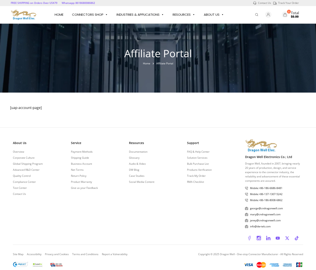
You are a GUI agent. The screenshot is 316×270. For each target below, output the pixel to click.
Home (59, 14)
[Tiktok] (296, 238)
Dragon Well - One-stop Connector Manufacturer (249, 254)
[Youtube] (277, 238)
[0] (285, 14)
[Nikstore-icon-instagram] (259, 238)
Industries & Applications (138, 14)
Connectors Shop (87, 14)
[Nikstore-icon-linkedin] (268, 238)
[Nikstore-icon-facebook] (249, 238)
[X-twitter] (287, 238)
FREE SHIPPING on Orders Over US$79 (34, 3)
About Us (211, 14)
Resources (182, 14)
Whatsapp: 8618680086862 (78, 3)
